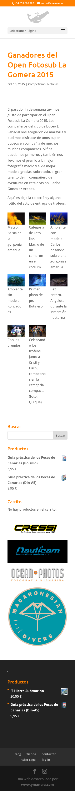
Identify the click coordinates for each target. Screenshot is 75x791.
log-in (46, 760)
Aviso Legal (28, 760)
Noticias (53, 84)
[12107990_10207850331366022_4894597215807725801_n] (16, 331)
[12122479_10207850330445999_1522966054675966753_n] (59, 218)
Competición (37, 84)
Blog (18, 754)
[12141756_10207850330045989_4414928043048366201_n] (59, 280)
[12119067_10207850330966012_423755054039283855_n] (37, 218)
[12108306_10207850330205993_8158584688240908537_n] (16, 218)
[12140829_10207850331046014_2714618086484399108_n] (16, 280)
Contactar (48, 754)
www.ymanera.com (37, 784)
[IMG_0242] (37, 331)
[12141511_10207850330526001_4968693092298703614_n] (37, 280)
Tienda (31, 754)
